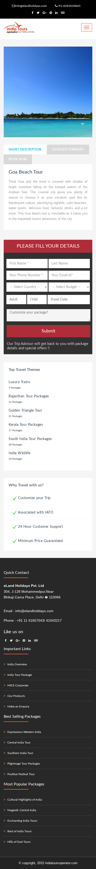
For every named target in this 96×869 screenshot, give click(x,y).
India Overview (17, 664)
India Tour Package (19, 674)
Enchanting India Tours (22, 820)
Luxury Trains (19, 382)
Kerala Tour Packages (26, 425)
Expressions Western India (24, 731)
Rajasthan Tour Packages (29, 396)
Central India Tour (19, 742)
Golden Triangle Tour (25, 410)
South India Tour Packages (30, 439)
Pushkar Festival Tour (21, 774)
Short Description (25, 149)
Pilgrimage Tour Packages (23, 763)
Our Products (16, 695)
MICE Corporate (17, 685)
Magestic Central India (21, 810)
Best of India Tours (19, 831)
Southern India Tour (20, 753)
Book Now (18, 159)
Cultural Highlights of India (24, 799)
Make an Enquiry (18, 706)
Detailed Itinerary (68, 149)
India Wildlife (20, 453)
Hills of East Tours (19, 841)
